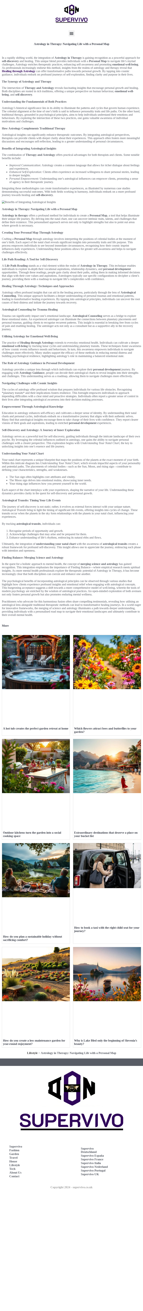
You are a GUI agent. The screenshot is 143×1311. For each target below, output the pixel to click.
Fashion (14, 1150)
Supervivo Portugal (93, 1170)
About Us (15, 1172)
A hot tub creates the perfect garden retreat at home (35, 728)
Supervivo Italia (91, 1163)
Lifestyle (32, 1053)
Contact (14, 1176)
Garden (14, 1154)
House (13, 1161)
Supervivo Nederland (94, 1166)
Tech (12, 1168)
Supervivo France (92, 1159)
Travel (13, 1157)
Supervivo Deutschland (89, 1150)
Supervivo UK (90, 1174)
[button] (72, 33)
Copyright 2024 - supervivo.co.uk (71, 1187)
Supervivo (15, 1146)
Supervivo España (92, 1155)
